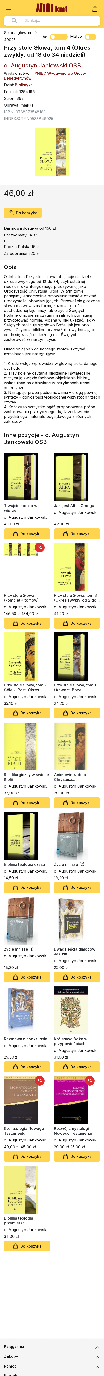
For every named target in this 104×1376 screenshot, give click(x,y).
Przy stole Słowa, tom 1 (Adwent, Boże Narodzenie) (75, 687)
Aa (44, 36)
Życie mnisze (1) (19, 949)
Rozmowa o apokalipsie (25, 1038)
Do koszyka (26, 212)
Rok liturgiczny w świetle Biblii (26, 777)
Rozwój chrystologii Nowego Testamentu (73, 1131)
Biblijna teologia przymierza (18, 1220)
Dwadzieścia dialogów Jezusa (74, 951)
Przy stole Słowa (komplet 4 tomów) (21, 598)
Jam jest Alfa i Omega (74, 505)
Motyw (76, 36)
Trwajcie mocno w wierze (20, 508)
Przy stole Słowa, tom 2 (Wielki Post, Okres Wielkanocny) (25, 687)
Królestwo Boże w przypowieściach (70, 1041)
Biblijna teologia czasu (24, 864)
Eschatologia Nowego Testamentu (24, 1131)
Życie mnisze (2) (69, 864)
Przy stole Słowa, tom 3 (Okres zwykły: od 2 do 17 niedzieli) (75, 598)
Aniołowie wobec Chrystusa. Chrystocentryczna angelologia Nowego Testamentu (73, 777)
